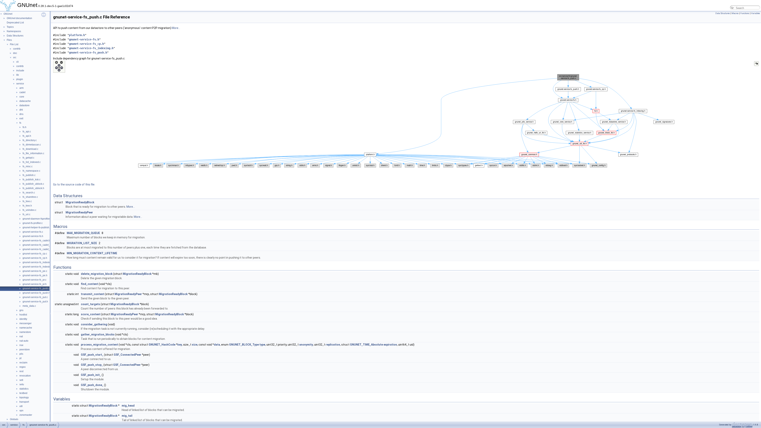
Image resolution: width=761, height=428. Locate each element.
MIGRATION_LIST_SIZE (82, 243)
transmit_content (92, 294)
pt (20, 358)
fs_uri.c (26, 214)
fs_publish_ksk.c (31, 179)
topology (24, 397)
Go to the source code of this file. (74, 184)
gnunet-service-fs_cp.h (35, 258)
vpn (21, 410)
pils (21, 354)
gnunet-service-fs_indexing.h (38, 266)
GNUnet (8, 13)
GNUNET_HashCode (162, 344)
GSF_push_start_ (92, 354)
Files (9, 40)
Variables (755, 13)
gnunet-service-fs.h (33, 236)
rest (21, 371)
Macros (735, 13)
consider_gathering (94, 324)
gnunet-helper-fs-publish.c (37, 227)
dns (21, 114)
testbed (23, 393)
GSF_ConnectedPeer (127, 354)
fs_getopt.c (28, 157)
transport (24, 401)
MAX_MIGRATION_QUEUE (83, 233)
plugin (19, 79)
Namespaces (14, 31)
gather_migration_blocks (98, 334)
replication (333, 344)
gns (21, 310)
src (14, 57)
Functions (744, 13)
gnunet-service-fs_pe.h (35, 275)
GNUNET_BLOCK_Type (244, 344)
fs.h (24, 127)
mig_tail (127, 415)
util (21, 406)
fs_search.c (29, 192)
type (262, 344)
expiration (390, 344)
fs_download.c (30, 149)
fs (20, 122)
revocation (25, 375)
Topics (10, 27)
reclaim (23, 362)
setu (21, 384)
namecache (25, 327)
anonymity (306, 344)
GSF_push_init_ (91, 374)
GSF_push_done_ (92, 385)
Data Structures (15, 35)
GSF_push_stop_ (92, 364)
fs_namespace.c (31, 170)
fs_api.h (27, 136)
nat (21, 336)
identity (23, 319)
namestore (25, 332)
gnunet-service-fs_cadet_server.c (40, 249)
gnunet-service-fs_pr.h (35, 284)
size (194, 344)
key (179, 344)
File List (14, 44)
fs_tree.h (27, 205)
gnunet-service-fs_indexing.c (38, 262)
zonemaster (25, 415)
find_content (89, 284)
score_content (90, 314)
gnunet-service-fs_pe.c (35, 271)
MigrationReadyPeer (79, 212)
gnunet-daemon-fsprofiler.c (37, 218)
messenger (25, 323)
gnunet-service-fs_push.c (36, 288)
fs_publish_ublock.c (33, 183)
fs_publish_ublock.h (33, 188)
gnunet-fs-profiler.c (33, 223)
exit (21, 118)
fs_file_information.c (33, 153)
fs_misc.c (28, 166)
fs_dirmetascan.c (32, 144)
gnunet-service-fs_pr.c (34, 279)
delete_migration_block (97, 273)
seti (21, 380)
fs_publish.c (29, 175)
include (20, 70)
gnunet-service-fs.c (33, 231)
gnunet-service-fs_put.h (35, 301)
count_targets (90, 304)
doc (15, 53)
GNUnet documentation (19, 18)
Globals (14, 419)
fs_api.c (27, 131)
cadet (22, 92)
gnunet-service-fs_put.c (35, 297)
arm (21, 88)
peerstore (24, 349)
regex (22, 367)
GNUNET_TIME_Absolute (366, 344)
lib (17, 75)
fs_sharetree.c (30, 197)
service (20, 83)
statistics (24, 388)
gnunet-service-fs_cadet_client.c (40, 245)
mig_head (128, 405)
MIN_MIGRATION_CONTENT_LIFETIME (92, 253)
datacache (25, 101)
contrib (16, 48)
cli (17, 61)
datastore (24, 105)
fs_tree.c (27, 201)
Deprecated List (15, 22)
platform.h (77, 35)
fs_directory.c (30, 140)
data (217, 344)
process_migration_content (99, 344)
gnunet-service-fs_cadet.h (37, 240)
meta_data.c (29, 306)
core (21, 96)
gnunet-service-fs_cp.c (35, 253)
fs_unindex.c (29, 210)
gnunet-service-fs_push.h (36, 292)
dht (21, 109)
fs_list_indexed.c (32, 162)
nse (21, 345)
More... (176, 28)
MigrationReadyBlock (80, 202)
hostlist (23, 314)
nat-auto (23, 340)
